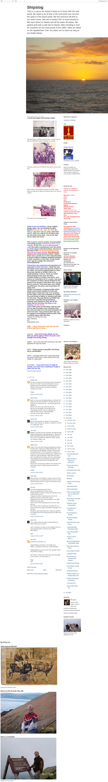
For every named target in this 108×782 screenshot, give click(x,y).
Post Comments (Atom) (41, 573)
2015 (67, 401)
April (68, 443)
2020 (67, 386)
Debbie (32, 380)
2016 (67, 398)
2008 (67, 592)
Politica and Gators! (72, 489)
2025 (67, 372)
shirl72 (32, 398)
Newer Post (30, 570)
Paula (32, 476)
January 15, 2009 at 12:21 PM (36, 535)
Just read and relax (72, 486)
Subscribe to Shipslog (70, 120)
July (68, 434)
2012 (67, 409)
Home (44, 570)
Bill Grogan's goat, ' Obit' (73, 470)
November (70, 423)
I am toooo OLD (71, 583)
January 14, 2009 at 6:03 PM (36, 394)
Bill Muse (69, 478)
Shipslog (35, 7)
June (68, 437)
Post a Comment (31, 567)
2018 (67, 392)
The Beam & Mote (72, 553)
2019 (67, 389)
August (69, 431)
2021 (67, 384)
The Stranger (70, 475)
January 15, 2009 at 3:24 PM (36, 563)
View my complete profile (70, 613)
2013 (67, 406)
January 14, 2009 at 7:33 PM (36, 441)
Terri (31, 539)
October (69, 426)
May (68, 440)
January (69, 451)
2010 (67, 415)
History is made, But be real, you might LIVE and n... (73, 493)
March (69, 446)
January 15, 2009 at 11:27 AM (36, 516)
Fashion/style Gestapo (73, 563)
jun (31, 487)
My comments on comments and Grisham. (71, 558)
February (69, 449)
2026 (67, 369)
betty (31, 520)
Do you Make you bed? (73, 550)
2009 (67, 418)
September (70, 429)
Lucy (31, 430)
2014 (67, 404)
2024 (67, 375)
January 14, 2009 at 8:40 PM (36, 472)
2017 (67, 395)
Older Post (58, 570)
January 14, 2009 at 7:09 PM (36, 426)
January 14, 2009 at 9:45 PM (36, 483)
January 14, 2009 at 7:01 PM (36, 415)
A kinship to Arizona (72, 570)
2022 (67, 381)
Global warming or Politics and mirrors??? (72, 460)
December (70, 420)
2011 (67, 412)
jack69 (32, 419)
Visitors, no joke (71, 473)
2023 (67, 378)
